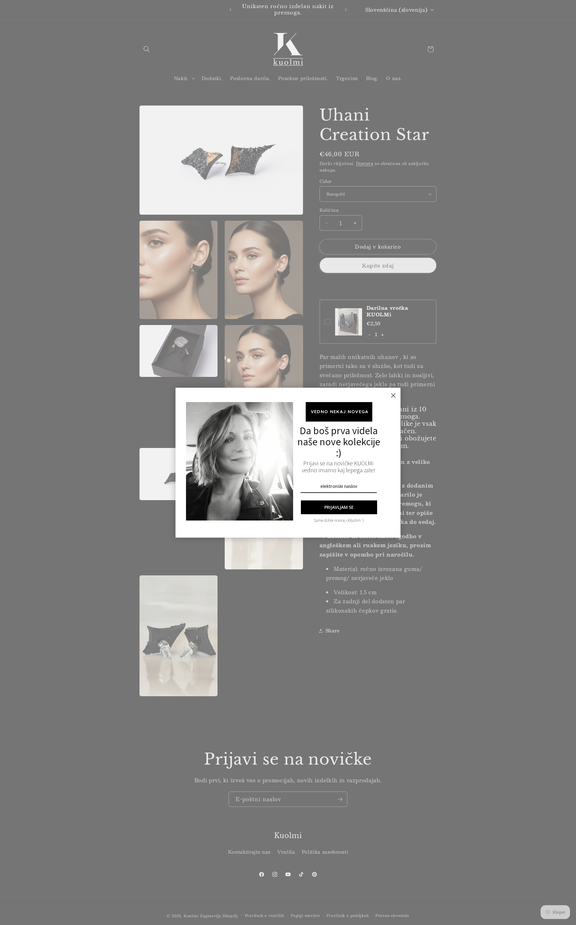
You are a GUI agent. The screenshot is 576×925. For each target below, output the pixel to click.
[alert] (288, 463)
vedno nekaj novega (339, 411)
